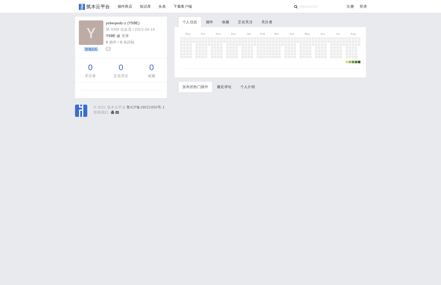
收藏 (151, 76)
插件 (209, 22)
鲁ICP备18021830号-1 (146, 107)
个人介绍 (247, 87)
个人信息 (189, 22)
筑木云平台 (97, 6)
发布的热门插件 (195, 87)
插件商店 (125, 6)
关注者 (90, 76)
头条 (162, 6)
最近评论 (224, 87)
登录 (363, 6)
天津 (125, 36)
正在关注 (121, 76)
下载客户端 (183, 6)
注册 (350, 6)
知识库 (145, 6)
